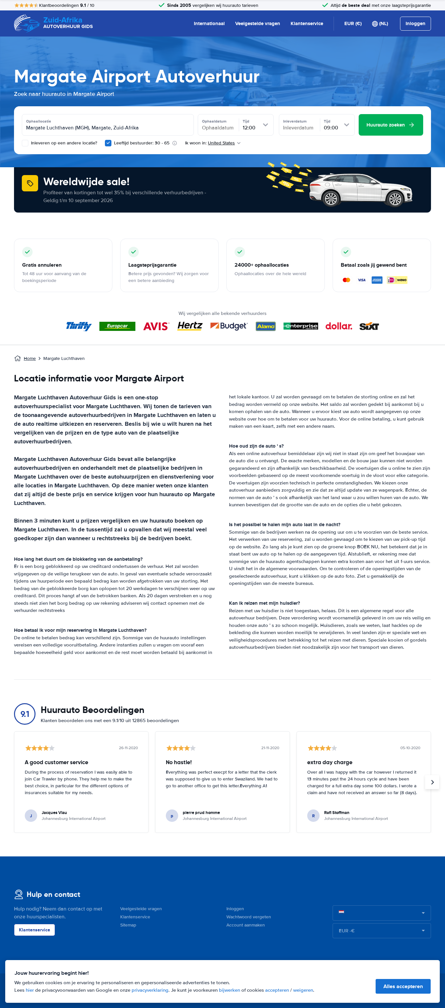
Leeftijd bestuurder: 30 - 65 (141, 143)
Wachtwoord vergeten (248, 917)
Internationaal (209, 23)
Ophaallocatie (38, 121)
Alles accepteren (403, 986)
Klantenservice (307, 23)
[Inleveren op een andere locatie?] (25, 143)
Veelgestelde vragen (257, 23)
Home (30, 358)
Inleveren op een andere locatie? (63, 143)
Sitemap (128, 925)
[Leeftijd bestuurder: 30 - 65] (108, 143)
